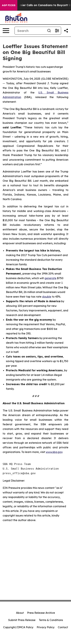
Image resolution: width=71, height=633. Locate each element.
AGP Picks (8, 5)
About (20, 612)
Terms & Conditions (51, 620)
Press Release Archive (41, 612)
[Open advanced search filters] (57, 30)
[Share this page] (66, 30)
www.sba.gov (54, 452)
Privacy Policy (45, 627)
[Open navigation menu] (6, 30)
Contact (63, 627)
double (46, 296)
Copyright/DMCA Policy (18, 627)
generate (50, 278)
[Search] (49, 30)
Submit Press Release (22, 620)
